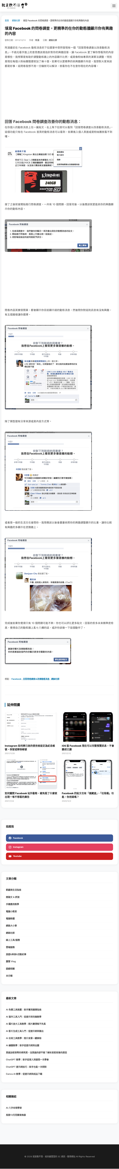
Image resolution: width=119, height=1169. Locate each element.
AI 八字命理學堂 (14, 1107)
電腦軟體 (10, 918)
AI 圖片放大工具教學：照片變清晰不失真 (26, 1023)
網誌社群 (55, 679)
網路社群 (16, 20)
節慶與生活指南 (13, 889)
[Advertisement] (59, 93)
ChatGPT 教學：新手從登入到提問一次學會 (27, 1059)
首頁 (7, 20)
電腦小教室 (11, 911)
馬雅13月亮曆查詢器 (16, 1115)
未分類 (9, 975)
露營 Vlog (11, 961)
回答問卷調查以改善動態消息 (36, 679)
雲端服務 (10, 947)
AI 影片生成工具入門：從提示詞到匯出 (25, 1031)
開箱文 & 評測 (12, 897)
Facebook (16, 679)
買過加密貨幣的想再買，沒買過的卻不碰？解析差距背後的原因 (36, 1052)
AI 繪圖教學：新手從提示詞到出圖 (22, 1045)
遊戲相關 (10, 968)
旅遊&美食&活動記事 (16, 954)
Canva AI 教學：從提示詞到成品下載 (24, 1074)
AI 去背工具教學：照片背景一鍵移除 (23, 1038)
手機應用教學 (12, 904)
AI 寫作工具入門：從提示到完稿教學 (23, 1016)
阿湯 (37, 40)
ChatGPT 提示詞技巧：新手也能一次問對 (26, 1066)
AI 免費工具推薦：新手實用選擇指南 (23, 1009)
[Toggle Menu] (114, 6)
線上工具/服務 (13, 940)
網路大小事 (11, 925)
